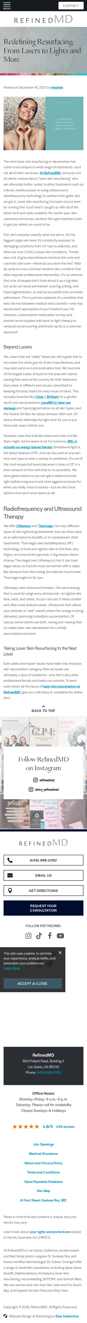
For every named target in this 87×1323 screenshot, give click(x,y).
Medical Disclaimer (43, 1153)
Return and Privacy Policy (43, 1163)
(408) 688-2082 (48, 1072)
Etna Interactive (67, 1316)
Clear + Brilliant (47, 396)
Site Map (43, 1190)
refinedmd (46, 780)
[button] (7, 5)
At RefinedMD (50, 172)
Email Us (43, 875)
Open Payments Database (43, 1181)
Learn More (12, 968)
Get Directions (43, 890)
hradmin (57, 87)
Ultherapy (23, 525)
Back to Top (43, 710)
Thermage (45, 525)
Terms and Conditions (43, 1172)
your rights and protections (50, 1231)
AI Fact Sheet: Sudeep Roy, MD (43, 1200)
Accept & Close (33, 983)
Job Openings (43, 1144)
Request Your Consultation (43, 908)
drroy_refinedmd (47, 789)
